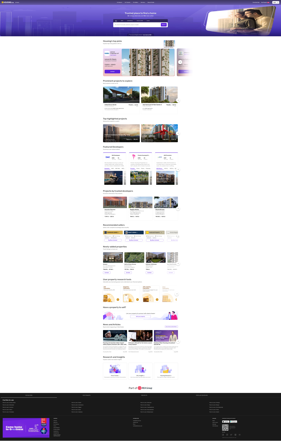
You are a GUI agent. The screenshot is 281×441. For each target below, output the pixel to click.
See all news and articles (171, 326)
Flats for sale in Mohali (76, 402)
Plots (148, 20)
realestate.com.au (137, 420)
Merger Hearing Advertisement (57, 435)
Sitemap (214, 424)
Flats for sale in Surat (76, 409)
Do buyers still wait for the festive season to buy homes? (140, 343)
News (214, 420)
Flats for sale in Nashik (214, 411)
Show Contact (113, 240)
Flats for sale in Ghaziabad (8, 404)
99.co (134, 424)
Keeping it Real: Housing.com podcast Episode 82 (164, 343)
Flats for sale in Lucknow (8, 407)
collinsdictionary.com (137, 425)
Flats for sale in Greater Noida (9, 402)
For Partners (56, 424)
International (215, 425)
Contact (112, 71)
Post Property (265, 2)
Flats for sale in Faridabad (8, 411)
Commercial (130, 20)
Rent (122, 20)
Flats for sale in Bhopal (214, 404)
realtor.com (135, 422)
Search (164, 24)
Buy (116, 20)
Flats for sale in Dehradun (145, 402)
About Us (55, 422)
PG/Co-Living (140, 20)
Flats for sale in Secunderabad (147, 409)
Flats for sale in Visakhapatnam (147, 407)
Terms (55, 425)
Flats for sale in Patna (214, 409)
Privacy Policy (57, 429)
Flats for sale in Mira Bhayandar (216, 407)
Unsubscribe (56, 432)
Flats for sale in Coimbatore (77, 404)
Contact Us (56, 431)
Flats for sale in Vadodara (77, 411)
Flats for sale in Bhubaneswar (146, 411)
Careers (55, 420)
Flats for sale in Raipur (145, 404)
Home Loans (215, 422)
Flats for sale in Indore (7, 409)
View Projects (113, 55)
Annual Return (57, 427)
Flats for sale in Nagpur (77, 407)
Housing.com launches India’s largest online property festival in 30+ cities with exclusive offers (114, 343)
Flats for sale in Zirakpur (214, 402)
